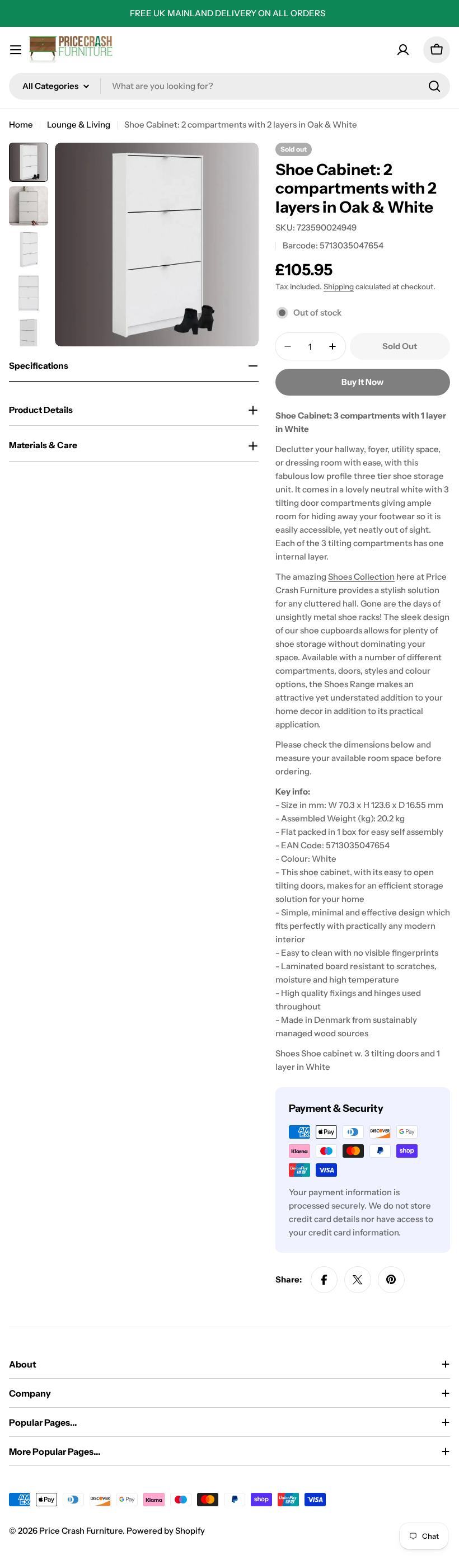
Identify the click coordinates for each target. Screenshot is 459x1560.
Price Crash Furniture (81, 1530)
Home (21, 124)
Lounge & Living (78, 124)
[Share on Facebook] (324, 1279)
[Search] (434, 86)
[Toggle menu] (15, 50)
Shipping (339, 286)
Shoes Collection (361, 576)
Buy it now (362, 382)
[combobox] (229, 86)
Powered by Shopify (166, 1530)
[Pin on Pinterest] (391, 1279)
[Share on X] (357, 1279)
